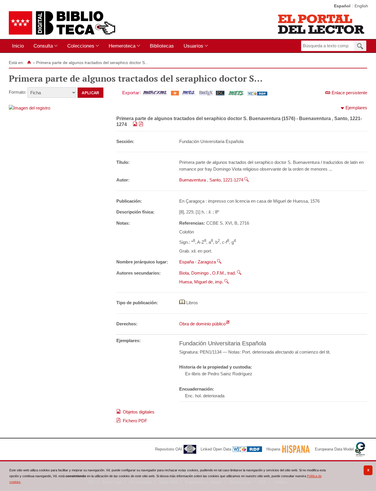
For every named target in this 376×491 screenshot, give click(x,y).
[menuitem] (19, 46)
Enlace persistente (349, 92)
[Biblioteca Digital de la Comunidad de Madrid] (62, 23)
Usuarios (193, 45)
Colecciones (80, 45)
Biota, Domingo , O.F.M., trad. (207, 272)
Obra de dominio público (202, 323)
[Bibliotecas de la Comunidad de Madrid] (321, 24)
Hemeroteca (122, 45)
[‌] (136, 124)
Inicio (18, 45)
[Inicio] (28, 62)
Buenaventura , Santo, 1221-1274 (211, 179)
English (361, 6)
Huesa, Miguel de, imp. (201, 281)
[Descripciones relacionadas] (246, 179)
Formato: (17, 92)
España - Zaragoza (197, 261)
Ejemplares (356, 107)
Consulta (43, 45)
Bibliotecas (162, 45)
